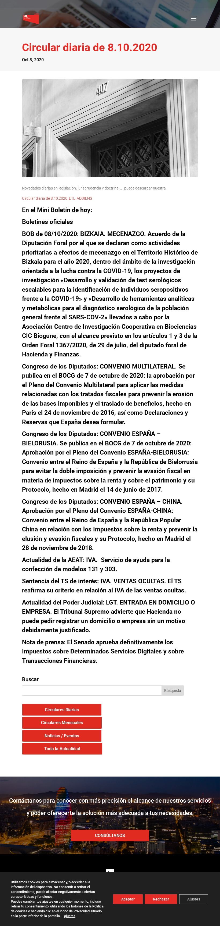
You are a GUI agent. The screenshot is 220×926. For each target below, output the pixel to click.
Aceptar (128, 899)
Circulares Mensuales (62, 722)
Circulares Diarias (62, 709)
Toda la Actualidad (62, 748)
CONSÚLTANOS (110, 835)
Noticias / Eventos (62, 735)
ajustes (69, 916)
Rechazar (161, 899)
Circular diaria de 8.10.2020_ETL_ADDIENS (57, 198)
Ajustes (193, 899)
